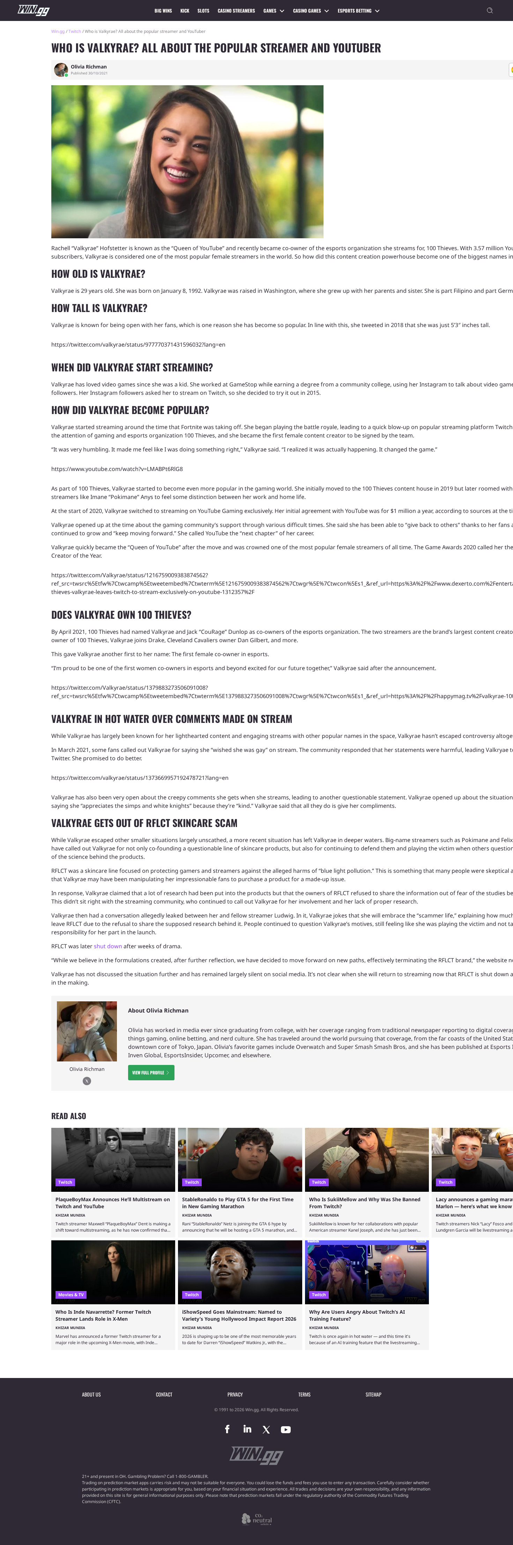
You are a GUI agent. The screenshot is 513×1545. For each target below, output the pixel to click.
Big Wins (163, 10)
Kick (184, 10)
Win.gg (58, 31)
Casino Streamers (236, 10)
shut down (108, 946)
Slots (203, 10)
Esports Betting (355, 10)
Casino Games (307, 10)
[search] (490, 10)
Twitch (74, 31)
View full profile (148, 1072)
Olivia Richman (89, 66)
